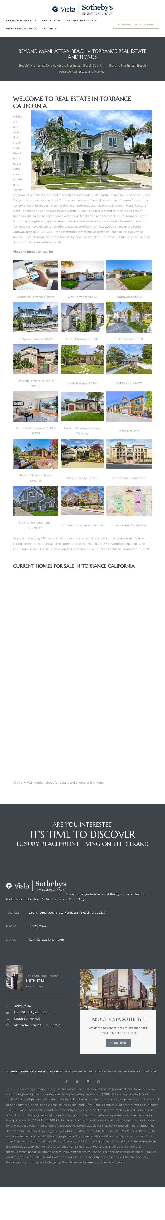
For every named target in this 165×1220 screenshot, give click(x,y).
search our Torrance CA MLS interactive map (119, 237)
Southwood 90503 (129, 297)
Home (48, 28)
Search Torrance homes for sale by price (54, 237)
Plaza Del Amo (129, 431)
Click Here (118, 1043)
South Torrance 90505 (129, 339)
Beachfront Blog (22, 28)
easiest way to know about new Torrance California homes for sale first (100, 549)
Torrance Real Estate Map (129, 525)
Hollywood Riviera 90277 (35, 339)
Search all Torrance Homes (35, 297)
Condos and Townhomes (129, 478)
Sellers (49, 20)
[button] (136, 25)
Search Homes (19, 20)
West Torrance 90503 (82, 297)
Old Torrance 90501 (129, 383)
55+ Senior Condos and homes (82, 525)
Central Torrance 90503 (82, 339)
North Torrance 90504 (82, 383)
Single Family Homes (82, 478)
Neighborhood (79, 20)
